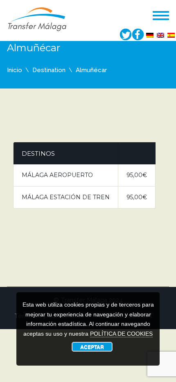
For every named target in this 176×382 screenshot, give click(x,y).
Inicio (14, 70)
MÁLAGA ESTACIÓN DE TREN (66, 197)
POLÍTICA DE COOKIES (121, 333)
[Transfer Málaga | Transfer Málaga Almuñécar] (37, 19)
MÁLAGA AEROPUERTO (57, 175)
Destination (48, 70)
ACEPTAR (92, 346)
